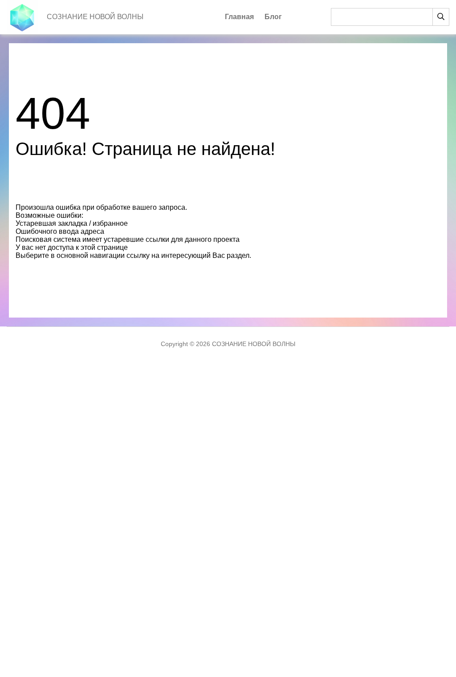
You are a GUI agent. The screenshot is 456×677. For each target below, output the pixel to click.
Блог (273, 16)
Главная (239, 16)
